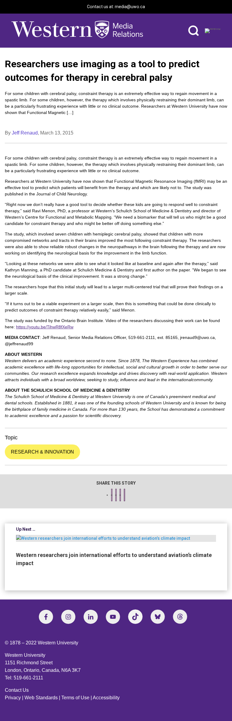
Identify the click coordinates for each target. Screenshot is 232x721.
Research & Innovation (42, 451)
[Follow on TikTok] (135, 617)
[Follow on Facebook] (46, 617)
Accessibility (106, 697)
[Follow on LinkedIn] (90, 617)
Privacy (13, 697)
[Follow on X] (158, 617)
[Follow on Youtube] (113, 617)
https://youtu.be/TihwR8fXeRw (44, 326)
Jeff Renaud (25, 132)
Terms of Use (75, 697)
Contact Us (17, 690)
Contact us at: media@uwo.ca (116, 6)
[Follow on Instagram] (68, 617)
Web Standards (41, 697)
